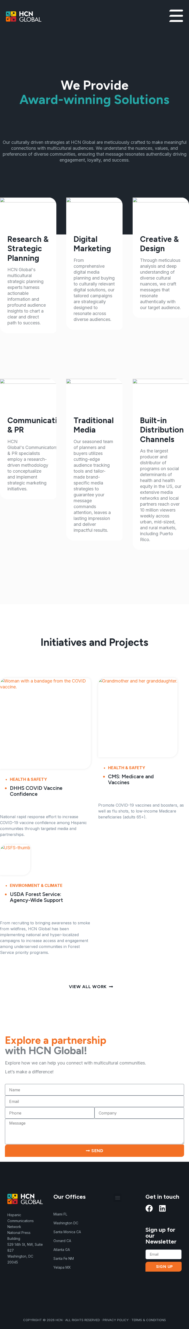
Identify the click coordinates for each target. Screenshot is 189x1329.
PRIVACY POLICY (116, 1320)
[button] (117, 1198)
